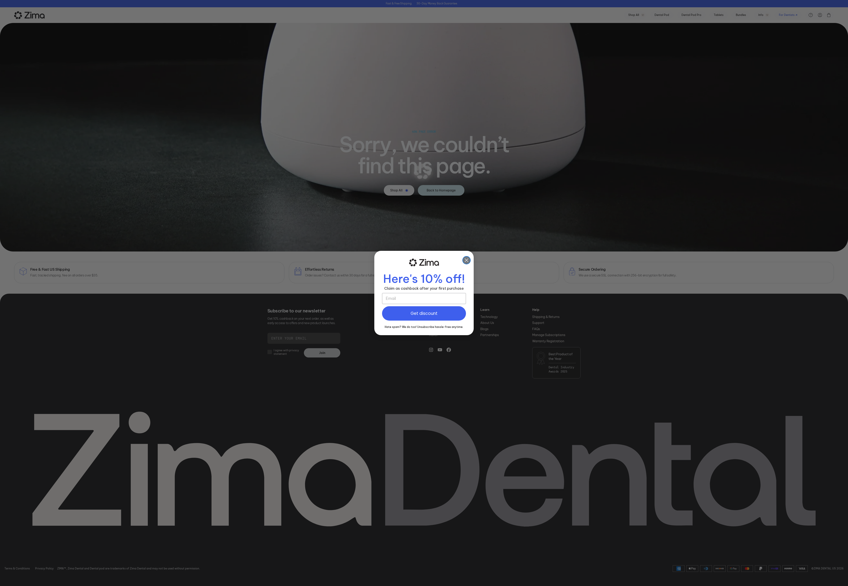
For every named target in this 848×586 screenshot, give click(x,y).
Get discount (424, 313)
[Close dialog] (466, 260)
